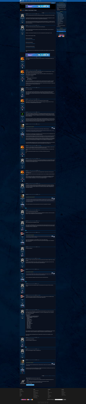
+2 (22, 218)
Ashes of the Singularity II (35, 390)
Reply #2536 (27, 170)
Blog (48, 391)
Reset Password (63, 394)
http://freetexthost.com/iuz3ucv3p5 (30, 39)
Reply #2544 (27, 269)
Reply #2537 (27, 183)
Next (53, 375)
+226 (22, 94)
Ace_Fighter (22, 162)
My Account (63, 391)
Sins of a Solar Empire (28, 8)
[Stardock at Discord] (60, 36)
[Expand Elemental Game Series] (57, 15)
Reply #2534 (27, 145)
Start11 (20, 392)
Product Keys (63, 393)
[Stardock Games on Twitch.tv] (61, 35)
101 (48, 375)
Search (25, 4)
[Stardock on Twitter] (58, 35)
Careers (48, 393)
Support (63, 389)
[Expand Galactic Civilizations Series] (57, 17)
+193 (22, 120)
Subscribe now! (61, 31)
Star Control (34, 394)
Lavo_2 (22, 236)
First (44, 375)
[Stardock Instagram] (63, 35)
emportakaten (22, 29)
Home (20, 8)
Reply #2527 (27, 25)
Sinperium (22, 61)
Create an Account (63, 392)
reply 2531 (32, 126)
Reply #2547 (27, 309)
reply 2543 (32, 271)
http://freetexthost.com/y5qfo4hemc (30, 43)
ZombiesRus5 (22, 128)
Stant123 (22, 116)
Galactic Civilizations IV (35, 392)
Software (21, 389)
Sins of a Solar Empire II (35, 393)
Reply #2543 (27, 258)
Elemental (34, 391)
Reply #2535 (27, 158)
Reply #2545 (27, 283)
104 (52, 375)
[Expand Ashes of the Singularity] (57, 14)
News (48, 394)
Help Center (63, 390)
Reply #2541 (27, 232)
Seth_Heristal (22, 187)
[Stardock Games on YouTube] (60, 35)
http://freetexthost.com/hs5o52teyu (30, 47)
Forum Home (22, 4)
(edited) (40, 145)
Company (49, 389)
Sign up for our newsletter (51, 399)
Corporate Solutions (22, 391)
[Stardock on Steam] (64, 35)
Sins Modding (32, 8)
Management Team (50, 392)
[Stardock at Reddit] (58, 36)
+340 (22, 132)
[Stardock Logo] (21, 1)
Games (34, 389)
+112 (22, 277)
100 (47, 375)
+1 (22, 22)
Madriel (22, 214)
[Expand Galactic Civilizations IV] (57, 16)
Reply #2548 (27, 337)
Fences (20, 393)
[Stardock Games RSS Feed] (63, 36)
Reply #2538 (27, 194)
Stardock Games (23, 8)
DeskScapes (21, 394)
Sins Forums (38, 25)
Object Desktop (21, 390)
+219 (22, 64)
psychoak (22, 91)
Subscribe (64, 399)
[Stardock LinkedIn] (62, 36)
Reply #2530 (27, 87)
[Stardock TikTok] (61, 36)
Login (27, 4)
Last (54, 375)
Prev (46, 375)
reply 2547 (32, 362)
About (48, 390)
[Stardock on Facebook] (59, 35)
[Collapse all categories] (65, 12)
